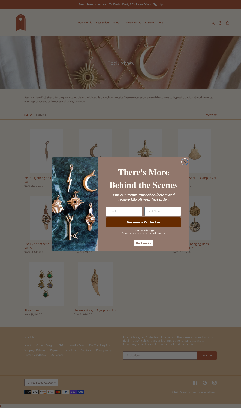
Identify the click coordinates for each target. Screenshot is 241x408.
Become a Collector (143, 222)
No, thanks (143, 243)
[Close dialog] (185, 162)
